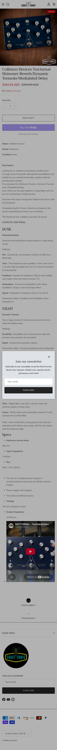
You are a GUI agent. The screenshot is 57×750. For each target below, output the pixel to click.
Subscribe (28, 390)
